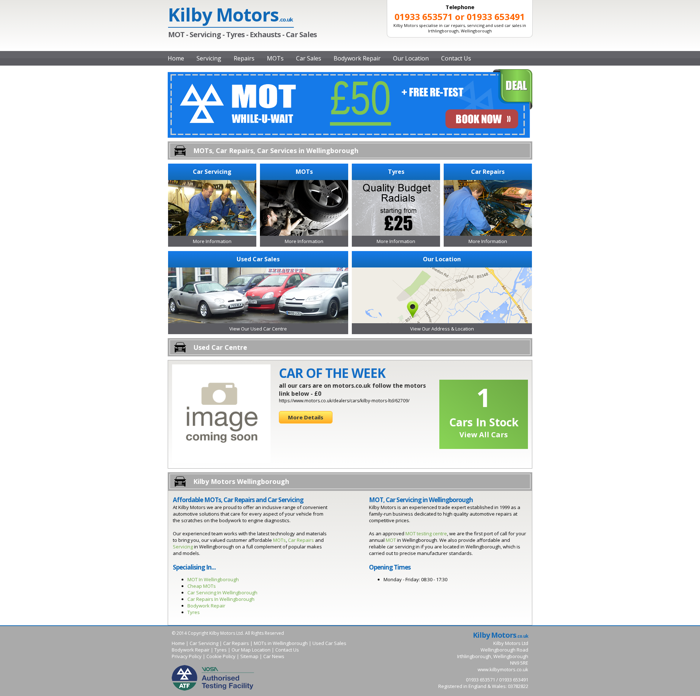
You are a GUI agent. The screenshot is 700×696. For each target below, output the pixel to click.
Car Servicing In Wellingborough (222, 592)
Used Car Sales (329, 643)
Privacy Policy (187, 656)
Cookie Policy (221, 656)
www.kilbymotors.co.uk (503, 669)
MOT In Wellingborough (213, 579)
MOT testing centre (426, 533)
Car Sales (308, 58)
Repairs (244, 58)
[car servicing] (212, 234)
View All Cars (483, 434)
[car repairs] (488, 234)
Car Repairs (301, 540)
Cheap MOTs (201, 586)
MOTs (275, 58)
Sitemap (249, 656)
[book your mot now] (350, 136)
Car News (273, 656)
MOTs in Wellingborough (281, 643)
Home (176, 58)
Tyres (193, 612)
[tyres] (396, 234)
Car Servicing (204, 643)
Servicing (209, 58)
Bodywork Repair (357, 58)
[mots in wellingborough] (304, 234)
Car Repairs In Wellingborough (220, 599)
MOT (391, 540)
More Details (305, 417)
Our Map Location (251, 649)
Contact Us (456, 58)
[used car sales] (258, 321)
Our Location (411, 58)
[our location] (442, 321)
